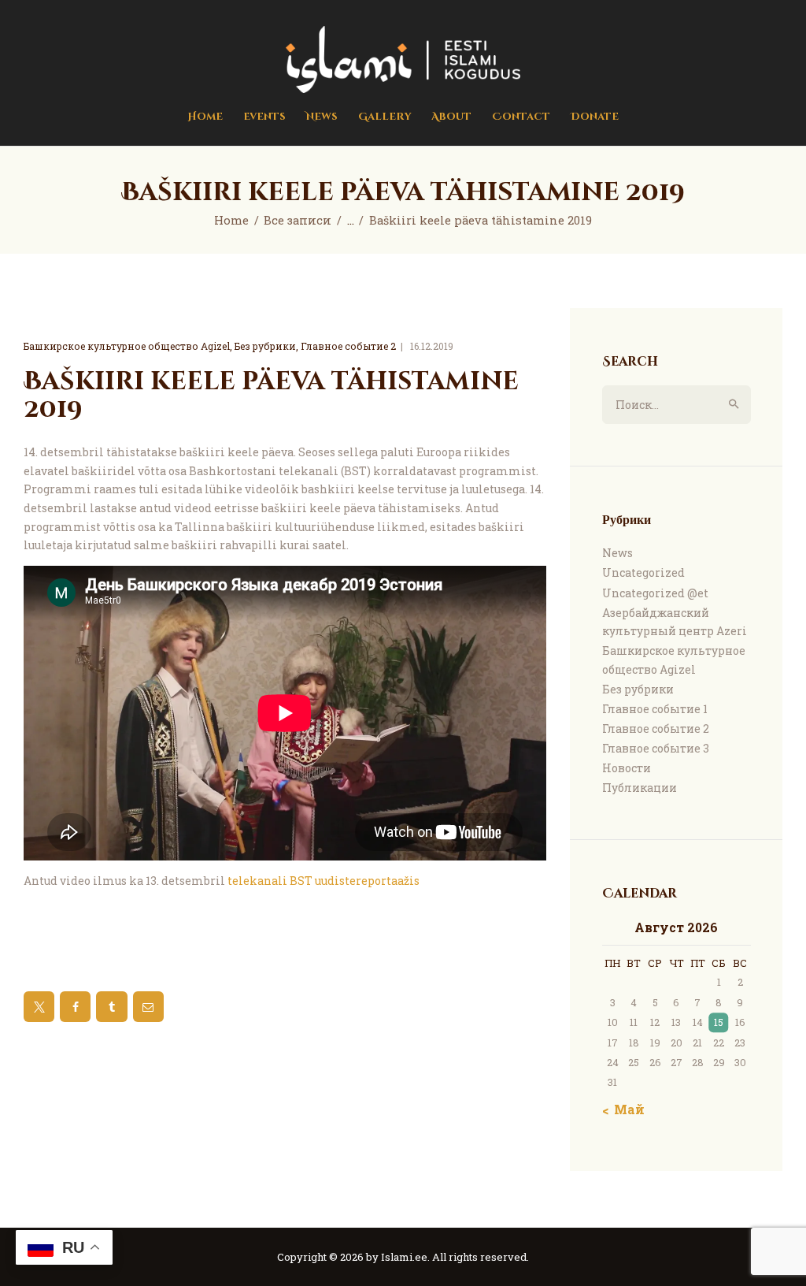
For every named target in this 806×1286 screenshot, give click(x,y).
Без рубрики (265, 346)
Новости (626, 767)
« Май (625, 1109)
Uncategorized (643, 572)
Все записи (297, 220)
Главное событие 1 (655, 708)
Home (231, 220)
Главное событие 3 (655, 748)
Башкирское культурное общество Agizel (127, 346)
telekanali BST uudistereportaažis (323, 880)
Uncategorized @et (655, 592)
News (617, 552)
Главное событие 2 (348, 346)
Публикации (639, 787)
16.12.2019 (431, 346)
